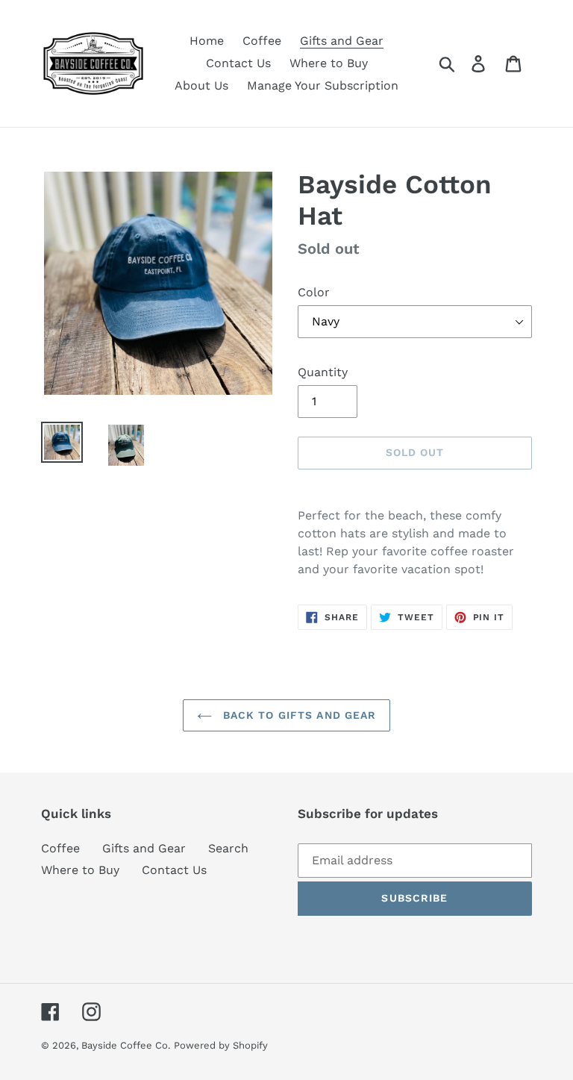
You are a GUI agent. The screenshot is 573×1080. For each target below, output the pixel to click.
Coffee (60, 848)
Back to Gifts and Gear (298, 715)
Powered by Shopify (221, 1045)
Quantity (323, 372)
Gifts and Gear (144, 848)
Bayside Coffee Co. (125, 1045)
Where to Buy (80, 870)
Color (314, 292)
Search (228, 848)
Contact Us (174, 870)
